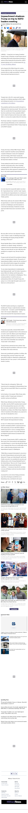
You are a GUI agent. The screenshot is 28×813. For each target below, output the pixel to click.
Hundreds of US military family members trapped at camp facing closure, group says (13, 717)
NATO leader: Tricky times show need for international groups (16, 320)
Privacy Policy (4, 783)
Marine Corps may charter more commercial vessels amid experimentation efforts (14, 722)
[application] (14, 623)
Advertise (3, 792)
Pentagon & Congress (8, 13)
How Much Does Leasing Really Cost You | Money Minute (17, 650)
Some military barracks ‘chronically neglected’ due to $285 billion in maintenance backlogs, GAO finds (14, 707)
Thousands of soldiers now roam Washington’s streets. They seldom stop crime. (12, 712)
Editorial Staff (4, 797)
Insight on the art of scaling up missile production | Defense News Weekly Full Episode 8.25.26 (14, 633)
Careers (16, 794)
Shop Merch (17, 788)
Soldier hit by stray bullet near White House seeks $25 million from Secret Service (13, 601)
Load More (14, 609)
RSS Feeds (17, 786)
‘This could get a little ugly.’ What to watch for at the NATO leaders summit (16, 178)
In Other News (5, 487)
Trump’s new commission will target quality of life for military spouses (14, 529)
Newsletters (17, 785)
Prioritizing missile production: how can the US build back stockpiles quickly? (18, 637)
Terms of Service (4, 785)
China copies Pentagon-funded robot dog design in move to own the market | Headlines (17, 643)
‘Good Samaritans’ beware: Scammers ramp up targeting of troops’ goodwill (12, 553)
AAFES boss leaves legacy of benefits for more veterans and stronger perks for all (12, 505)
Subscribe (17, 783)
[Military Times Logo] (8, 2)
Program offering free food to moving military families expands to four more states (12, 578)
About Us (17, 792)
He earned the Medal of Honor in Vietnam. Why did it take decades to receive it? (14, 702)
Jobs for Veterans (18, 795)
